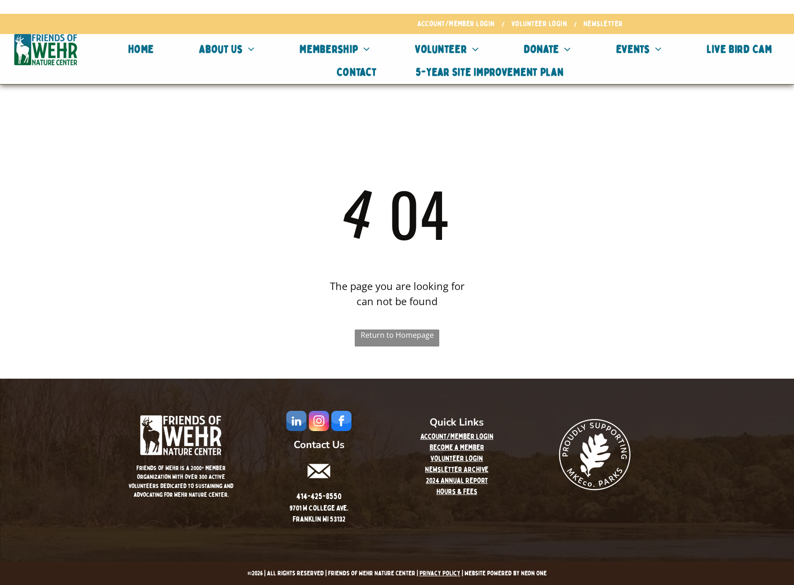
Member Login (471, 436)
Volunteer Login (457, 458)
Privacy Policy (440, 573)
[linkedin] (296, 422)
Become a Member (457, 447)
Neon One (534, 573)
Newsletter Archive (456, 469)
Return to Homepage (397, 335)
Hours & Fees (457, 491)
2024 (432, 480)
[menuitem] (457, 24)
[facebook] (341, 422)
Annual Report (464, 480)
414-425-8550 (318, 496)
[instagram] (319, 422)
